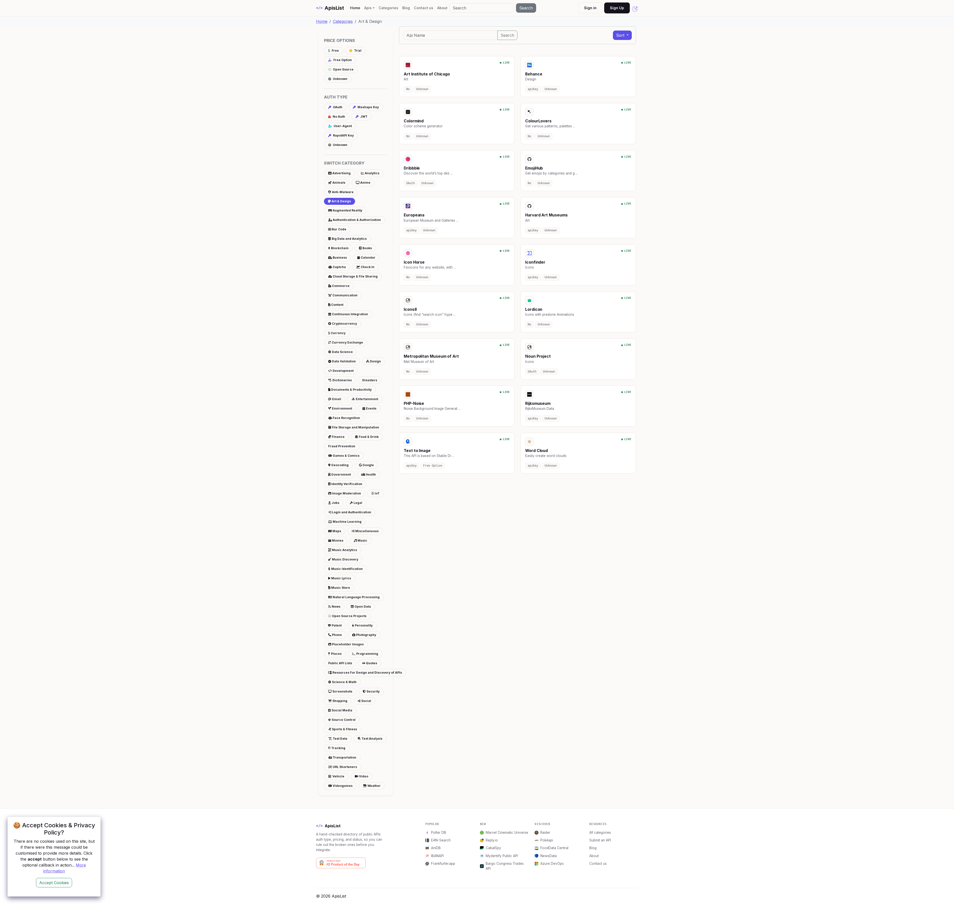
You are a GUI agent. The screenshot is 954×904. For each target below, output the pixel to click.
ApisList (330, 8)
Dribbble (412, 168)
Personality (363, 625)
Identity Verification (346, 484)
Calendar (367, 257)
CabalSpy (493, 848)
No (408, 89)
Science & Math (344, 682)
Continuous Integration (349, 314)
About (442, 8)
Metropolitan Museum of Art (431, 356)
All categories (600, 832)
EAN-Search (441, 840)
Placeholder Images (347, 644)
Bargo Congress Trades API (505, 866)
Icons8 (410, 309)
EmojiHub (534, 168)
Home (356, 7)
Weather (374, 786)
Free (335, 50)
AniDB (436, 848)
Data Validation (343, 361)
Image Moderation (346, 493)
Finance (338, 437)
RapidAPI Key (343, 135)
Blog (406, 8)
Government (340, 474)
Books (367, 248)
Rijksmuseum (538, 403)
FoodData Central (554, 848)
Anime (364, 182)
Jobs (335, 503)
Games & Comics (345, 455)
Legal (357, 503)
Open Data (362, 606)
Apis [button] (368, 8)
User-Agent (342, 126)
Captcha (339, 267)
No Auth (338, 116)
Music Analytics (344, 550)
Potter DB (438, 832)
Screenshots (342, 691)
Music (362, 540)
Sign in (590, 8)
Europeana (414, 215)
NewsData (548, 856)
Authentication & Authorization (356, 220)
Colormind (414, 121)
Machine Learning (346, 521)
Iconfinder (535, 262)
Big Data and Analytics (349, 239)
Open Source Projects (348, 616)
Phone (336, 635)
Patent (336, 625)
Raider (545, 832)
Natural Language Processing (356, 597)
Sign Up (617, 8)
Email (336, 399)
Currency (338, 333)
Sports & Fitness (344, 729)
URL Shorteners (344, 767)
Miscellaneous (367, 531)
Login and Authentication (351, 512)
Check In (367, 267)
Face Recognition (346, 418)
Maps (336, 531)
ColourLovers (538, 121)
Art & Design (341, 201)
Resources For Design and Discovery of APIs (367, 672)
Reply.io (492, 840)
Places (336, 654)
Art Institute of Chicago (427, 74)
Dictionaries (342, 380)
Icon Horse (414, 262)
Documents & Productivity (351, 389)
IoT (377, 493)
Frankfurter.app (443, 864)
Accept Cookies (54, 882)
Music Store (340, 588)
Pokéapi (546, 840)
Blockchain (339, 248)
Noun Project (538, 356)
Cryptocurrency (344, 323)
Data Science (342, 352)
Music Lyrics (340, 578)
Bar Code (338, 229)
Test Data (339, 738)
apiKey (533, 89)
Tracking (337, 748)
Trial (357, 50)
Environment (341, 408)
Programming (367, 654)
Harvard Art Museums (546, 215)
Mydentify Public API (502, 856)
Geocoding (339, 465)
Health (370, 474)
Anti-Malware (342, 192)
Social (365, 701)
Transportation (344, 757)
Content (336, 305)
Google (368, 465)
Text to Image (417, 450)
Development (343, 371)
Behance (533, 74)
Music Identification (346, 569)
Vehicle (338, 776)
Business (339, 257)
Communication (345, 295)
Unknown (339, 79)
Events (370, 408)
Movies (337, 540)
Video (363, 776)
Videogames (342, 786)
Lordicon (533, 309)
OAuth (337, 107)
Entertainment (366, 399)
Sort (621, 35)
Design (375, 361)
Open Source (343, 69)
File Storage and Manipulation (355, 427)
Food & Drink (368, 437)
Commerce (340, 286)
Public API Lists (340, 663)
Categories (388, 8)
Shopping (339, 701)
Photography (365, 635)
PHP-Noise (414, 403)
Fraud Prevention (341, 446)
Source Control (343, 720)
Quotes (371, 663)
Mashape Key (368, 107)
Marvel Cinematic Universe (507, 832)
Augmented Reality (347, 210)
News (335, 606)
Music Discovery (344, 559)
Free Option (342, 60)
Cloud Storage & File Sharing (355, 276)
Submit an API (600, 840)
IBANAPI (437, 856)
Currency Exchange (347, 342)
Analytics (371, 173)
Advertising (341, 173)
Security (373, 691)
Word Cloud (536, 450)
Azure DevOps (552, 864)
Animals (338, 182)
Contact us (423, 8)
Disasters (369, 380)
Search (526, 7)
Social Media (341, 710)
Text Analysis (371, 738)
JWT (363, 116)
